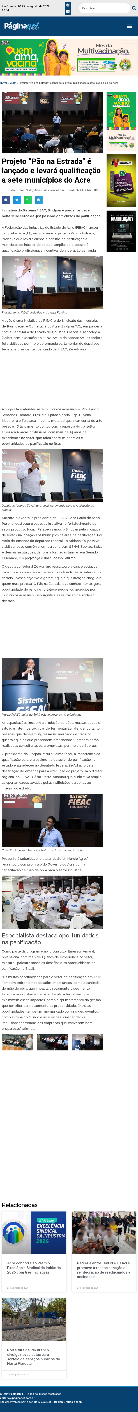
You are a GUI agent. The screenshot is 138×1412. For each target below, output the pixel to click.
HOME (4, 82)
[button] (129, 26)
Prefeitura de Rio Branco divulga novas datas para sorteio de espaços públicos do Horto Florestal (33, 1357)
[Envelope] (68, 11)
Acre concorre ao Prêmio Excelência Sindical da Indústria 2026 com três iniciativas (34, 1267)
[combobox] (104, 8)
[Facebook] (68, 5)
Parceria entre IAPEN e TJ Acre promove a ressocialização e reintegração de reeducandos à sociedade (103, 1270)
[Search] (133, 8)
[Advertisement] (52, 380)
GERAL (14, 82)
